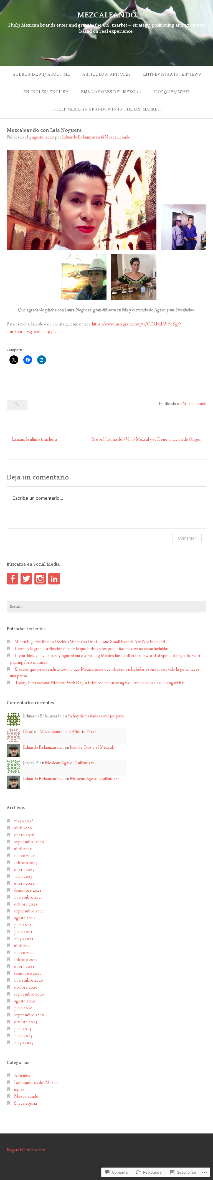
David (28, 732)
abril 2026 (23, 828)
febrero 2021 (26, 960)
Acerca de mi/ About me (41, 74)
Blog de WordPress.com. (26, 1150)
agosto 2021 (24, 918)
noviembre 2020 (28, 980)
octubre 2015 (25, 1022)
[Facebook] (12, 578)
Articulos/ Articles (106, 74)
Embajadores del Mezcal (111, 91)
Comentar (187, 538)
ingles (19, 1089)
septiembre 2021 (29, 911)
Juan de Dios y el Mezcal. (92, 747)
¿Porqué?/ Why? (171, 91)
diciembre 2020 (28, 973)
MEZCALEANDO (106, 15)
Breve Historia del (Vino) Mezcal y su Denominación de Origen (146, 439)
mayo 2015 (24, 1043)
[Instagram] (40, 578)
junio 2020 (23, 1008)
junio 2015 (23, 1036)
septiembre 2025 (29, 842)
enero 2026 (24, 835)
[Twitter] (26, 578)
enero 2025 (24, 870)
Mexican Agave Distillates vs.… (72, 763)
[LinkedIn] (54, 578)
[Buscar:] (106, 606)
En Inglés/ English (46, 91)
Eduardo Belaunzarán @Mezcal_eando (96, 137)
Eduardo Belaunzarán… (43, 747)
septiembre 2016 (29, 1015)
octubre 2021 (25, 904)
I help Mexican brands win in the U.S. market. (106, 109)
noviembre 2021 (28, 897)
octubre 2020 (25, 987)
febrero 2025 (26, 863)
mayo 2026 (24, 821)
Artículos (22, 1076)
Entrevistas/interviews (172, 74)
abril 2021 (23, 946)
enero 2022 (24, 883)
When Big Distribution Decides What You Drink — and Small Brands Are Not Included (90, 642)
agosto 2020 (24, 1001)
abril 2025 (23, 849)
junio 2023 (23, 876)
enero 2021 (24, 966)
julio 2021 (22, 925)
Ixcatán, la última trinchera (34, 439)
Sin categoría (25, 1103)
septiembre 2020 (29, 994)
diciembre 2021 (28, 890)
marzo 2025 (24, 856)
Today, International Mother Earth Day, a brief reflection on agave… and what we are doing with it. (100, 683)
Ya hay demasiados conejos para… (97, 716)
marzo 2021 (24, 953)
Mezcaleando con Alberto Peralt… (69, 732)
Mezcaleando (194, 404)
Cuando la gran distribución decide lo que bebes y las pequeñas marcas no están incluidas (92, 649)
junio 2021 (23, 932)
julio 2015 (22, 1029)
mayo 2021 (24, 939)
